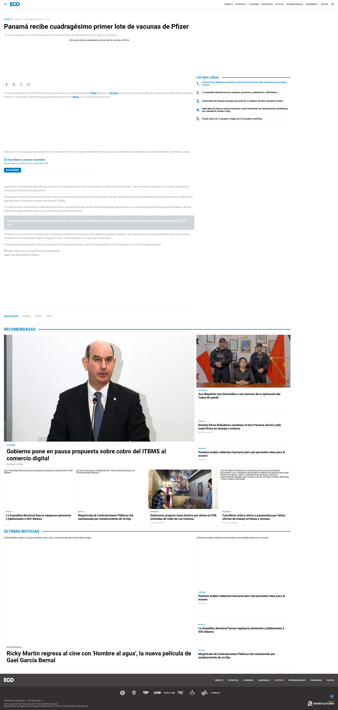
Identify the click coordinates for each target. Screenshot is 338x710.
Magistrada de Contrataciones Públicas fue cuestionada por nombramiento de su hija (105, 517)
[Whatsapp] (21, 84)
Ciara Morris (202, 459)
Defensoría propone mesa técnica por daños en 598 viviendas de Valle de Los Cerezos (183, 517)
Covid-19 (18, 19)
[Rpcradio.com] (180, 695)
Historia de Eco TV (35, 701)
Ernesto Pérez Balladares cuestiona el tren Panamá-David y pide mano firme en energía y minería (239, 426)
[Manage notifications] (332, 696)
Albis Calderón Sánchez (230, 523)
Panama (26, 316)
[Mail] (28, 84)
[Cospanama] (157, 695)
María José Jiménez (205, 432)
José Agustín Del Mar (15, 464)
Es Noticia (240, 4)
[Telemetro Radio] (204, 695)
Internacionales (294, 4)
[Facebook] (6, 84)
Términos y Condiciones (14, 701)
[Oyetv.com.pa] (146, 695)
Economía (254, 4)
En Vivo (324, 4)
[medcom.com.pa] (215, 695)
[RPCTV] (134, 695)
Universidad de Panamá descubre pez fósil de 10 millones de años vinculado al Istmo (242, 101)
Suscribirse (12, 170)
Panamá (113, 93)
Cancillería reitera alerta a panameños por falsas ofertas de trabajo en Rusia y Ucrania (253, 517)
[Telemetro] (122, 695)
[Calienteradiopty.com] (192, 695)
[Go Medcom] (169, 695)
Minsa (76, 96)
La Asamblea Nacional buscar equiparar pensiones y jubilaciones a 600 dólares (240, 92)
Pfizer (93, 93)
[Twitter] (14, 84)
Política (280, 4)
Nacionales (267, 4)
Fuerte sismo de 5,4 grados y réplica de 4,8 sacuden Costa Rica (232, 119)
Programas (311, 4)
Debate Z (229, 4)
